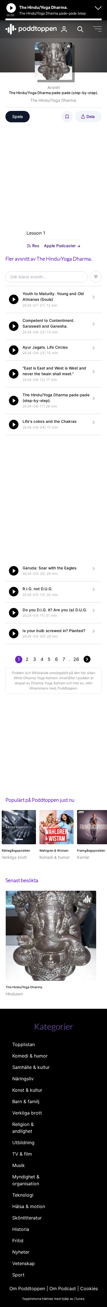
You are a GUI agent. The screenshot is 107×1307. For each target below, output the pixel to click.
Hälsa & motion (28, 1206)
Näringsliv (23, 1078)
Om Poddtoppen (27, 1288)
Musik (18, 1165)
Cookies (89, 1288)
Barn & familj (25, 1101)
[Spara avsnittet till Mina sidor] (67, 116)
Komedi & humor (30, 1056)
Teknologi (22, 1195)
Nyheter (20, 1252)
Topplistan (23, 1044)
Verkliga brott (27, 1113)
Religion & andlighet (23, 1127)
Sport (18, 1275)
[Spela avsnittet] (14, 299)
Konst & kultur (27, 1090)
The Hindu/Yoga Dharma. (53, 100)
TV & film (22, 1154)
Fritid (17, 1240)
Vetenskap (23, 1263)
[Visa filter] (96, 277)
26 (76, 659)
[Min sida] (64, 29)
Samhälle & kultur (31, 1067)
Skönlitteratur (27, 1218)
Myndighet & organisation (25, 1180)
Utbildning (23, 1142)
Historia (20, 1229)
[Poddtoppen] (31, 29)
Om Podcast (62, 1288)
